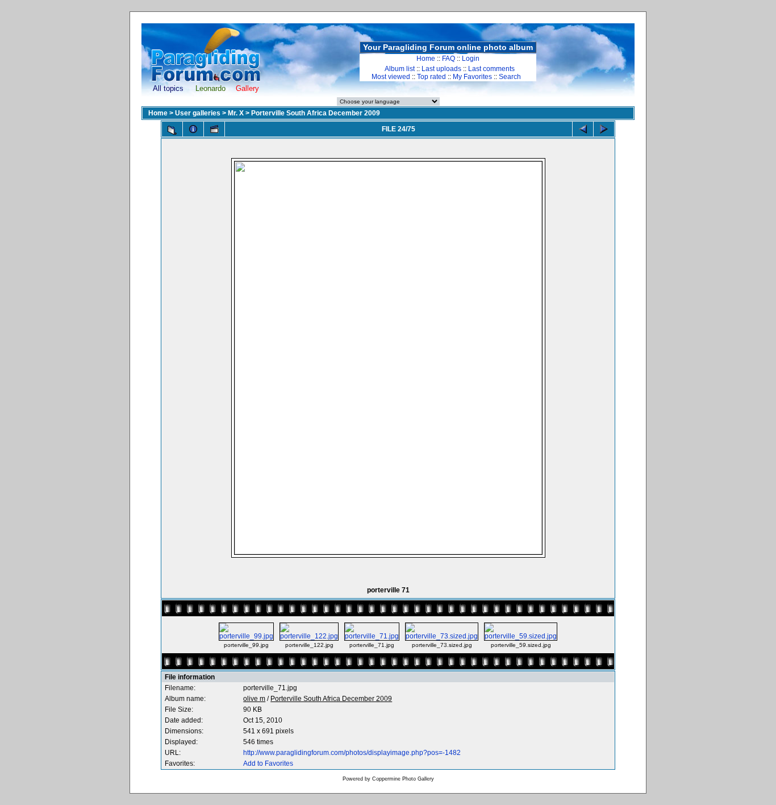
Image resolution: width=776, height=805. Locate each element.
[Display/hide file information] (193, 129)
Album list (400, 69)
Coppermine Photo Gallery (403, 779)
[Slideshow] (214, 129)
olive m (254, 699)
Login (470, 59)
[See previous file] (583, 129)
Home (425, 59)
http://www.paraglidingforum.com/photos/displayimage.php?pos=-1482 (352, 753)
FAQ (448, 59)
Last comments (491, 69)
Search (510, 77)
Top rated (431, 77)
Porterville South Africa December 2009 (315, 113)
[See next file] (604, 129)
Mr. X (236, 113)
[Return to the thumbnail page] (172, 130)
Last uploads (441, 69)
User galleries (197, 113)
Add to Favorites (268, 763)
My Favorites (472, 77)
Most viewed (391, 77)
